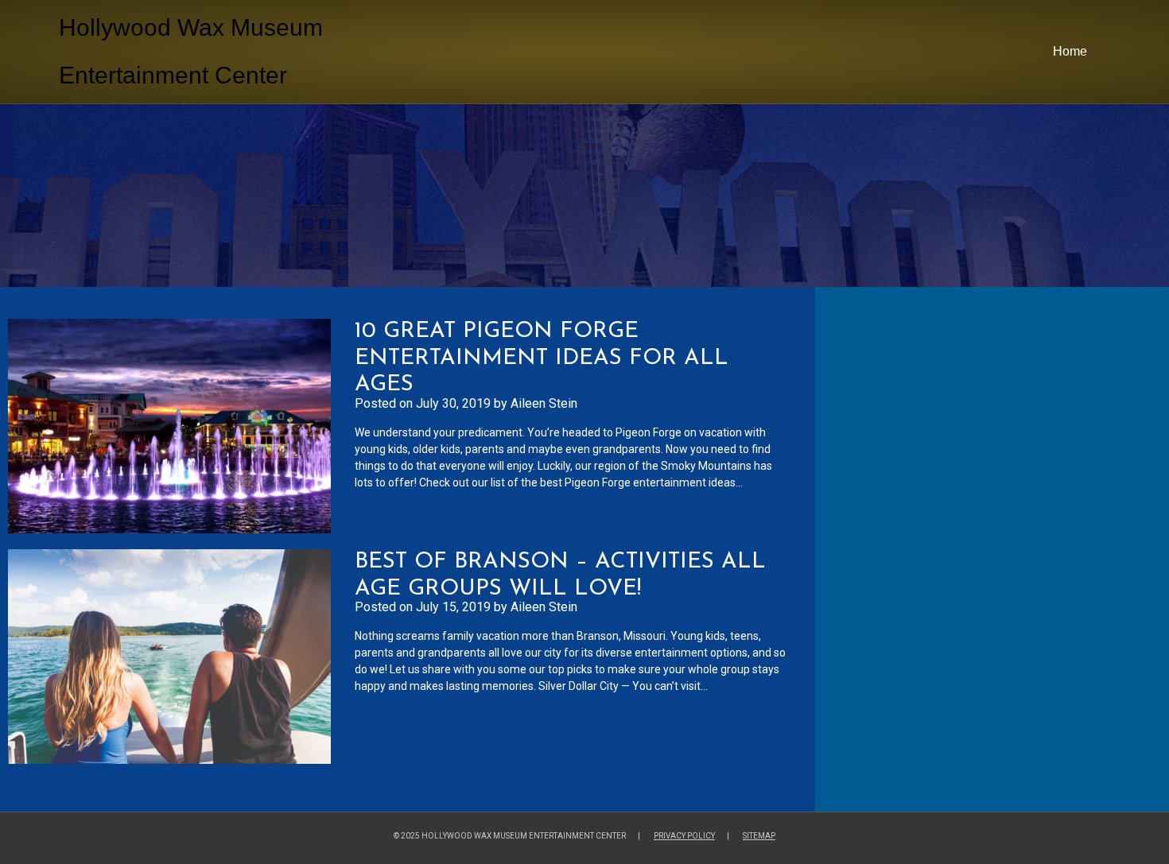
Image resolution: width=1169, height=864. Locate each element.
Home (1070, 51)
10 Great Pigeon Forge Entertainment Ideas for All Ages (541, 358)
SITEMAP (759, 835)
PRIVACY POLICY (684, 835)
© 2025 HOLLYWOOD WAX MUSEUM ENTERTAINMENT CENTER (510, 835)
